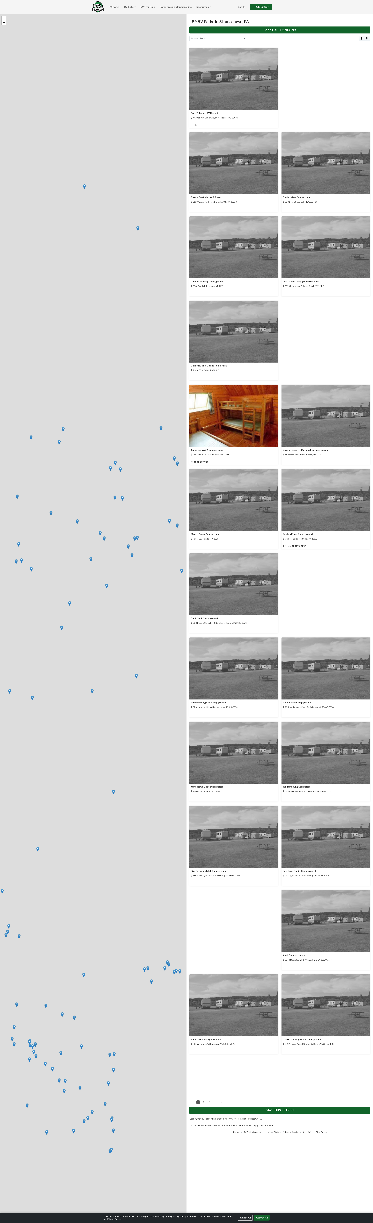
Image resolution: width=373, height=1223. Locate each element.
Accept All (262, 1217)
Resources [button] (202, 7)
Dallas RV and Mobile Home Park (209, 365)
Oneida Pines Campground (298, 534)
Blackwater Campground (297, 702)
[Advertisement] (276, 1074)
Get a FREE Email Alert (279, 30)
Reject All (245, 1217)
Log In (241, 7)
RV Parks (114, 7)
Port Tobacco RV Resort (204, 113)
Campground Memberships (176, 7)
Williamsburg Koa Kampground (208, 702)
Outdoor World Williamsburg (207, 786)
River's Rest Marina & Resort (207, 197)
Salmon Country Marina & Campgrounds (305, 450)
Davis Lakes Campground (297, 197)
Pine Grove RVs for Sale (218, 1125)
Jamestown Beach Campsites (299, 871)
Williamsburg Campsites (296, 786)
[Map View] (361, 38)
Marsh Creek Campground (205, 534)
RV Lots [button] (129, 7)
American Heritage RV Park (298, 1039)
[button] (264, 7)
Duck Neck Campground (204, 618)
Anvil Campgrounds (202, 1039)
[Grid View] (367, 38)
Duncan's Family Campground (207, 281)
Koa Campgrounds (201, 871)
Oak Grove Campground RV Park (301, 281)
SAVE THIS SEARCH (280, 1110)
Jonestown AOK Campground (207, 450)
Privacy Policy (114, 1219)
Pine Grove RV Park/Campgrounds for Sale (252, 1125)
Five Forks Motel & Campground (301, 955)
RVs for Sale (147, 7)
